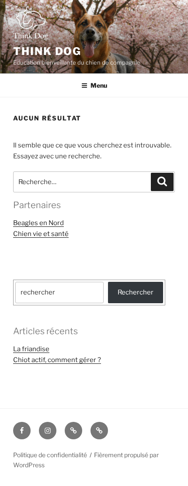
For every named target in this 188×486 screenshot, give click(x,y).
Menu (99, 85)
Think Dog (47, 51)
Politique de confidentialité (50, 455)
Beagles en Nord (38, 223)
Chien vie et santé (41, 234)
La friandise (31, 349)
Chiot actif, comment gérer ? (57, 360)
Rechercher (135, 292)
